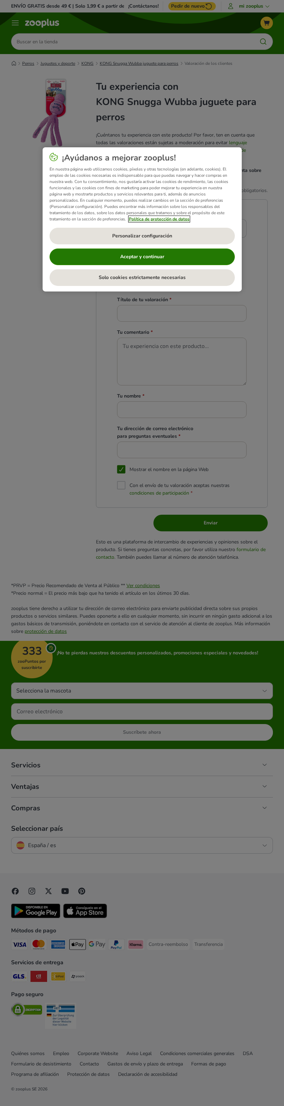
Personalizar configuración (142, 236)
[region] (142, 219)
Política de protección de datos (159, 219)
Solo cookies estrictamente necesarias (142, 277)
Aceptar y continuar (142, 256)
